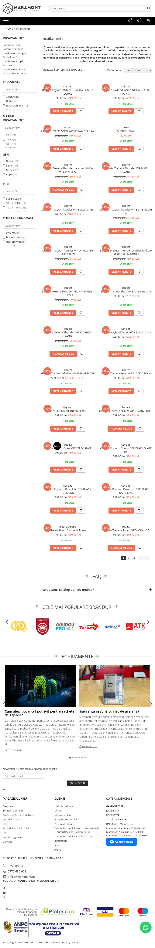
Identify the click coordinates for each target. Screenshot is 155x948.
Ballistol (10, 101)
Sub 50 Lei (12, 198)
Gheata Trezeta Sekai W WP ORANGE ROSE (126, 411)
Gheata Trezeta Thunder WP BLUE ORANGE (126, 170)
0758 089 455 (16, 866)
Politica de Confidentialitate (103, 788)
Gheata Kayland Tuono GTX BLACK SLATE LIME (126, 450)
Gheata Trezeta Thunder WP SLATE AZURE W (126, 211)
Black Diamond (14, 105)
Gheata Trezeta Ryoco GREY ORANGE (126, 530)
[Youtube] (4, 892)
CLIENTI (59, 798)
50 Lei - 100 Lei (14, 203)
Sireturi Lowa (126, 131)
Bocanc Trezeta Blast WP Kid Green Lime (126, 291)
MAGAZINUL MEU (15, 798)
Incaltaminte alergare (15, 53)
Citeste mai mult (13, 750)
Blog (5, 824)
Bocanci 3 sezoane (13, 49)
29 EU (9, 139)
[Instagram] (4, 897)
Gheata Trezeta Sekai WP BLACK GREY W (126, 373)
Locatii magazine (12, 837)
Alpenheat (12, 96)
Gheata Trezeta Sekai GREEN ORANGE (68, 448)
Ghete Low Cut (11, 57)
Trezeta (68, 127)
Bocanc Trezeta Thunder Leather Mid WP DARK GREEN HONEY (126, 252)
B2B (5, 833)
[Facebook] (4, 888)
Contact (7, 841)
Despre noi (9, 806)
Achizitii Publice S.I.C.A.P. (16, 828)
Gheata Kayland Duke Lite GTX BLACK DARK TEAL (126, 490)
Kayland (67, 86)
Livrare (58, 810)
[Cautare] (148, 8)
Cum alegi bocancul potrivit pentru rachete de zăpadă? (39, 713)
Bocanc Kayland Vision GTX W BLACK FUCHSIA (126, 91)
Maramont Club (63, 815)
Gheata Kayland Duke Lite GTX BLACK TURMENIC (67, 490)
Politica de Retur (63, 824)
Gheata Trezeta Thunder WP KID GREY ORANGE (68, 334)
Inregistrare (60, 840)
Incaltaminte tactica (14, 69)
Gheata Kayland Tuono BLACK (68, 411)
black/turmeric (14, 237)
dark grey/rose (14, 241)
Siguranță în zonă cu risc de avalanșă (109, 711)
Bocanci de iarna (12, 45)
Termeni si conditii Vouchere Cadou (74, 836)
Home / (11, 28)
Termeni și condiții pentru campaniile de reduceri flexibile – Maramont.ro (76, 830)
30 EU (9, 144)
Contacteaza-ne (124, 841)
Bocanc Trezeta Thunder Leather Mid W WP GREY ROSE (68, 170)
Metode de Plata (63, 806)
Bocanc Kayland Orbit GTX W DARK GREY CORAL (68, 91)
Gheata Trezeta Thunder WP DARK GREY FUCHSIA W (67, 252)
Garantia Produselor (65, 819)
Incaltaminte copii (13, 61)
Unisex (10, 170)
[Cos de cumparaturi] (148, 20)
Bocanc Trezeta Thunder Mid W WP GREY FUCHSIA (68, 293)
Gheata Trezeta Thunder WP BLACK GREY (67, 209)
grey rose (11, 232)
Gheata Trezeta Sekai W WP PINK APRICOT (67, 373)
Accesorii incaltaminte (15, 73)
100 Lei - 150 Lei (15, 207)
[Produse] (6, 21)
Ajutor (57, 845)
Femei (10, 165)
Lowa (126, 127)
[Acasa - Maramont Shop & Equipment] (22, 8)
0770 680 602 (16, 871)
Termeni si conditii (13, 810)
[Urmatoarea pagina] (146, 558)
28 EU (9, 135)
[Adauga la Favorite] (81, 111)
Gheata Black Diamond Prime (67, 530)
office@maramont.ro (21, 877)
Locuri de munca (12, 819)
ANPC (57, 849)
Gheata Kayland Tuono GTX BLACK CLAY (126, 332)
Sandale (7, 65)
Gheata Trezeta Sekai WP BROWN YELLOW (67, 131)
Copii (9, 174)
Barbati (10, 161)
